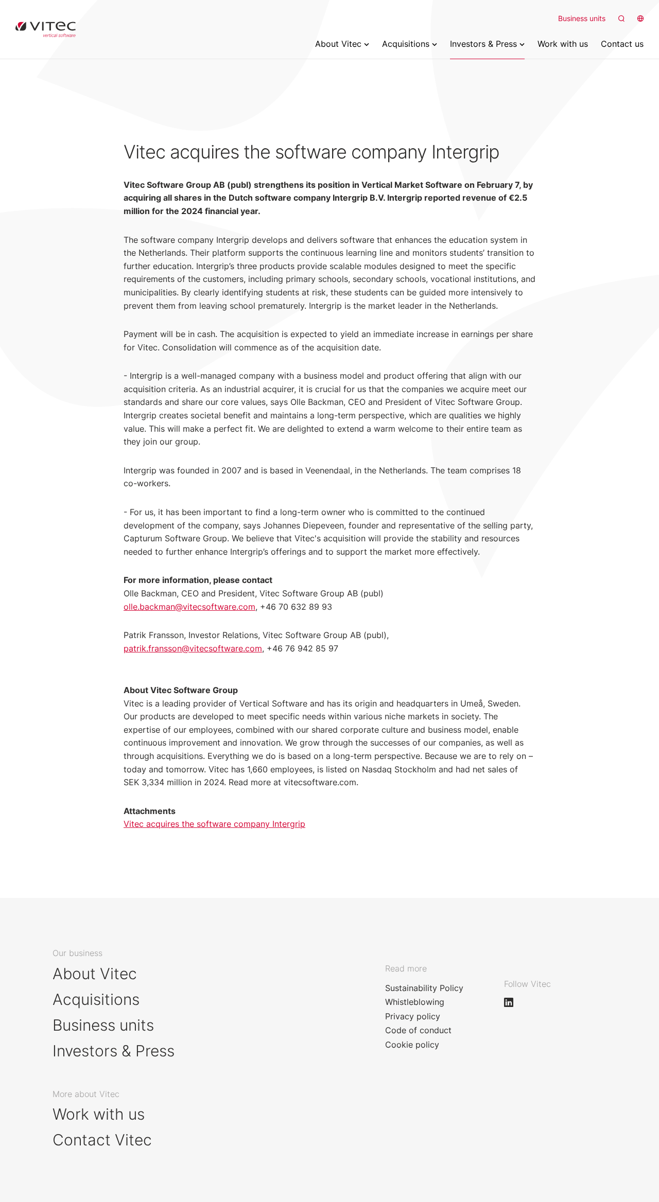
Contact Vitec (102, 1139)
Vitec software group (45, 29)
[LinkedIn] (513, 1002)
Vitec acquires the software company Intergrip (214, 824)
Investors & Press (114, 1050)
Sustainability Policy (424, 988)
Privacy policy (412, 1016)
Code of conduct (418, 1030)
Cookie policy (412, 1044)
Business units (581, 18)
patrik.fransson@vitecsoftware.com (193, 648)
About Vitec (95, 973)
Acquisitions (96, 999)
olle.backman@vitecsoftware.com (189, 607)
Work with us (99, 1114)
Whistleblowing (414, 1002)
